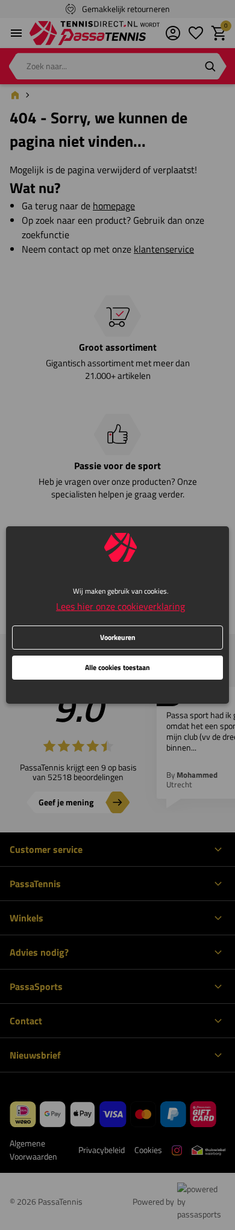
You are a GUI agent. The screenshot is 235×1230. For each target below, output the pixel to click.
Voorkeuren (118, 637)
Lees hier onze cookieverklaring (120, 606)
